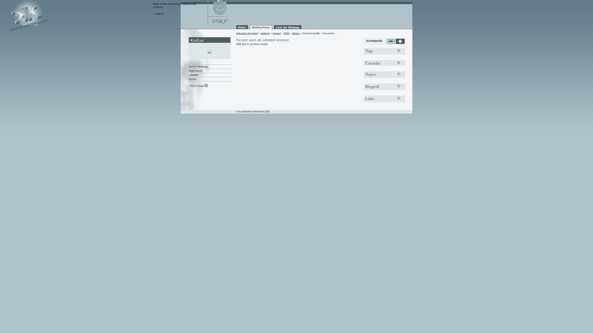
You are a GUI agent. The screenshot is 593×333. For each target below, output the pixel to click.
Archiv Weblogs (198, 66)
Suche (192, 79)
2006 (286, 33)
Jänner (296, 33)
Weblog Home (261, 27)
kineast (277, 33)
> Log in (158, 13)
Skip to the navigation (167, 4)
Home (242, 27)
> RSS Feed (196, 86)
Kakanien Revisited (247, 33)
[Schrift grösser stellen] (400, 43)
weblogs (265, 33)
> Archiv (194, 75)
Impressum (195, 70)
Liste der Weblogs (288, 27)
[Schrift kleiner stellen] (391, 43)
